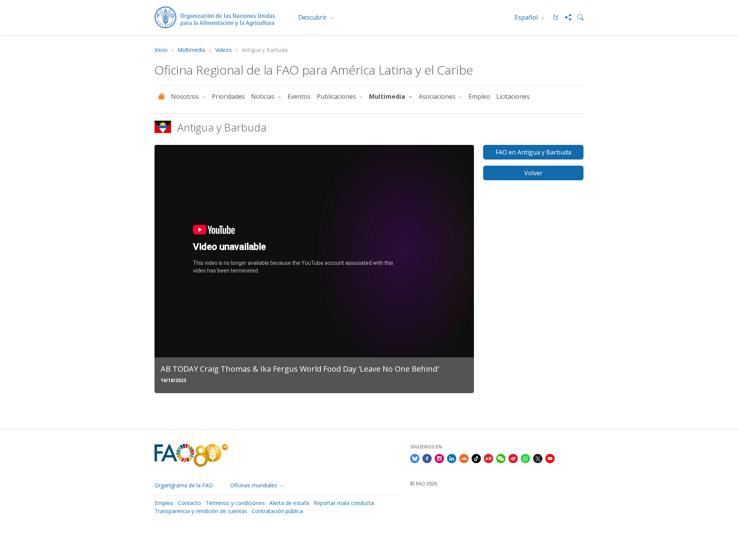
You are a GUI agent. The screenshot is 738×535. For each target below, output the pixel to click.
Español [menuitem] (527, 17)
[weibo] (513, 458)
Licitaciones (513, 96)
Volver (533, 173)
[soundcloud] (464, 458)
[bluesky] (414, 458)
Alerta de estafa (289, 503)
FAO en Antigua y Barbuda (533, 152)
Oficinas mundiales (254, 485)
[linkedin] (451, 458)
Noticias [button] (263, 96)
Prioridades (228, 96)
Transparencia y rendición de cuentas (201, 511)
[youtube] (550, 458)
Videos (223, 50)
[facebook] (427, 458)
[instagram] (439, 458)
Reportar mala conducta (344, 503)
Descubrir (313, 17)
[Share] (565, 17)
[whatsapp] (525, 458)
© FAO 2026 (423, 483)
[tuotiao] (488, 458)
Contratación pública (277, 511)
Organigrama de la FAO (184, 485)
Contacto (189, 503)
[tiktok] (476, 458)
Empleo (479, 96)
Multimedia (191, 50)
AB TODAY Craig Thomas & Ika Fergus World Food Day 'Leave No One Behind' (300, 369)
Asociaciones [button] (438, 96)
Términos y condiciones (235, 503)
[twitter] (537, 458)
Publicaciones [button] (337, 96)
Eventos (299, 96)
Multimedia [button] (388, 96)
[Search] (577, 17)
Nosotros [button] (185, 96)
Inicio (161, 50)
